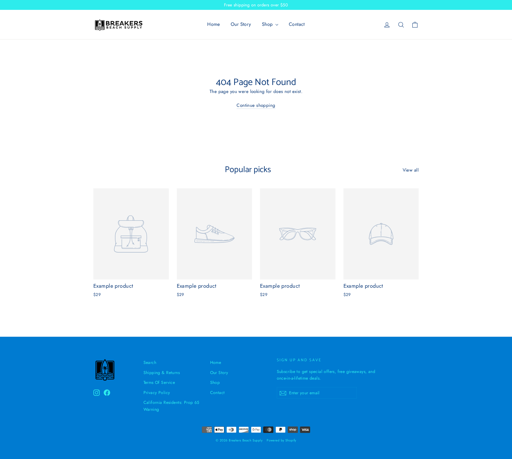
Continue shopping (256, 105)
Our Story (241, 24)
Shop (268, 24)
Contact (297, 24)
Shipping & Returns (161, 372)
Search (150, 362)
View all (411, 170)
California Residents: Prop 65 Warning (171, 405)
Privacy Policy (156, 392)
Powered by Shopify (281, 440)
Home (213, 24)
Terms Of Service (159, 382)
